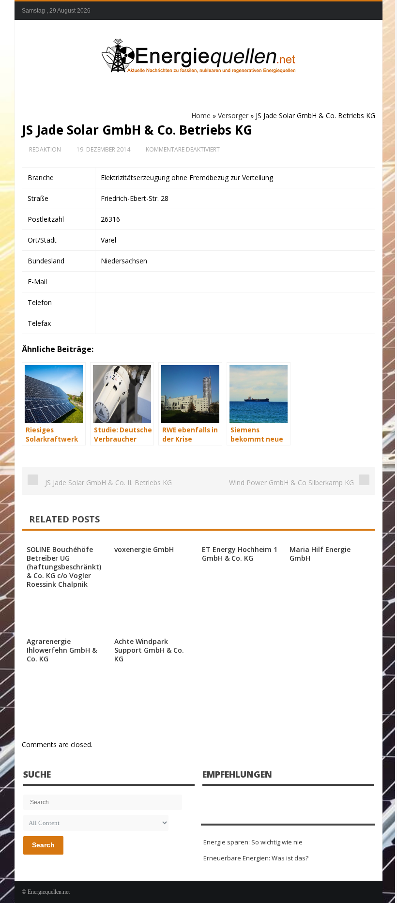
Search (43, 845)
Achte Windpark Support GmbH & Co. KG (149, 650)
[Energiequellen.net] (198, 53)
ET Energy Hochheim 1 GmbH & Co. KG (239, 554)
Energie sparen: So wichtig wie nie (253, 842)
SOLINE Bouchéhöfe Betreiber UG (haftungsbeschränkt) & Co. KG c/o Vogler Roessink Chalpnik (64, 567)
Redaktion (45, 149)
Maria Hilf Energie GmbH (320, 554)
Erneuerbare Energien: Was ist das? (255, 858)
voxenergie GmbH (144, 549)
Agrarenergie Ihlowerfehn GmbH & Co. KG (62, 650)
